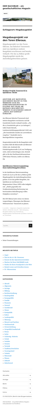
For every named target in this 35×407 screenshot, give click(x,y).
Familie (6, 300)
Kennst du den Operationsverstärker (16, 260)
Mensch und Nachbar (11, 322)
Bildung (7, 291)
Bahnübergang (24, 210)
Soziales (7, 341)
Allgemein (13, 208)
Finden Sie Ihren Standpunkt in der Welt (18, 264)
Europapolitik (9, 298)
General (7, 305)
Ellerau (5, 388)
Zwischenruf (8, 363)
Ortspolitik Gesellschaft (23, 208)
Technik (7, 346)
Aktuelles (6, 375)
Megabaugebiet (7, 213)
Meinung (7, 320)
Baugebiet (6, 211)
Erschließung (19, 211)
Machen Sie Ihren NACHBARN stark (16, 262)
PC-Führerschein (10, 269)
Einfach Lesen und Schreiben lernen (16, 267)
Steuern (7, 344)
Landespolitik (9, 317)
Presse (6, 332)
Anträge (7, 288)
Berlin (5, 384)
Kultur (6, 315)
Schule (6, 339)
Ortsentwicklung (10, 327)
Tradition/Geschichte (11, 348)
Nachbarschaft (16, 213)
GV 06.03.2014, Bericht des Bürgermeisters (17, 396)
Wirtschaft (10, 210)
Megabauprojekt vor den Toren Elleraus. (15, 39)
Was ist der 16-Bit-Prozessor (14, 257)
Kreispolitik (8, 312)
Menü (5, 13)
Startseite (6, 371)
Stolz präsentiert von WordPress (11, 403)
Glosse (6, 310)
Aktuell (6, 283)
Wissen (6, 358)
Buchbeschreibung (10, 293)
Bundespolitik (9, 295)
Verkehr (5, 210)
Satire (6, 334)
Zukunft (16, 210)
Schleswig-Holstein (11, 336)
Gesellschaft (8, 308)
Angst (6, 255)
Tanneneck (8, 215)
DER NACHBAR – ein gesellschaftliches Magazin (16, 7)
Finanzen (7, 303)
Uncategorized (9, 351)
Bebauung (12, 211)
